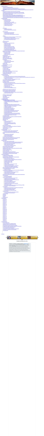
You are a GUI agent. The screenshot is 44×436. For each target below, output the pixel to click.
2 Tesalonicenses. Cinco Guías (8, 86)
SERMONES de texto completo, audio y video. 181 (9, 89)
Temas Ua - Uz (5, 216)
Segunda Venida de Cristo (6, 118)
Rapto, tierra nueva (5, 119)
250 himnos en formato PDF (6, 70)
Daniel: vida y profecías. (6, 115)
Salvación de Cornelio (7, 53)
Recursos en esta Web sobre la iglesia (9, 46)
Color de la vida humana (6, 222)
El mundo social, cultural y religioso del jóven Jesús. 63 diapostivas (13, 159)
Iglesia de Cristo (5, 42)
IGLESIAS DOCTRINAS (4, 18)
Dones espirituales (5, 31)
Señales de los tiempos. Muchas (7, 117)
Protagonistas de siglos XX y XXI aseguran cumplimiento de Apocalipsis (12, 116)
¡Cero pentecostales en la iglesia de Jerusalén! (10, 190)
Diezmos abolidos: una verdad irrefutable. (9, 37)
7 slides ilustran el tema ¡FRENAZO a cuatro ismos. (10, 166)
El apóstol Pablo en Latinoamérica (8, 24)
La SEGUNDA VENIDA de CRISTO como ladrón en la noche (11, 104)
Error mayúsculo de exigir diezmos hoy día (9, 39)
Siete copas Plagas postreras (8, 112)
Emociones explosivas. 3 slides (8, 162)
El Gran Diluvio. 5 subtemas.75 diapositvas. (10, 185)
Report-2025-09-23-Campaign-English (8, 14)
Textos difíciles (5, 96)
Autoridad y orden (5, 55)
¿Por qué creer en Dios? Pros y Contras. (9, 182)
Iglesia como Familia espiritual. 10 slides (9, 47)
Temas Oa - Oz (5, 211)
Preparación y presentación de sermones (8, 80)
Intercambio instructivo (7, 62)
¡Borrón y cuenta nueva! (6, 150)
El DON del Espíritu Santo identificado (9, 32)
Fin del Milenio (6, 124)
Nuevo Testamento (5, 175)
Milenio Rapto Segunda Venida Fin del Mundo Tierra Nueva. (12, 113)
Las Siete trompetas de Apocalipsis (8, 107)
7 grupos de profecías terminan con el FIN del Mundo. (11, 101)
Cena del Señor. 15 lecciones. (6, 67)
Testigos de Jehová (5, 193)
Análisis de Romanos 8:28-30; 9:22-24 (9, 61)
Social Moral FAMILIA (4, 129)
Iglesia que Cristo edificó (7, 44)
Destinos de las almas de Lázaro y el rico (9, 143)
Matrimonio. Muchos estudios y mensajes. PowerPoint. (10, 138)
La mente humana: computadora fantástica (10, 145)
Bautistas (4, 196)
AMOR (4, 133)
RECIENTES (3, 10)
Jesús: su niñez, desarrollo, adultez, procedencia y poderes (10, 167)
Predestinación (5, 59)
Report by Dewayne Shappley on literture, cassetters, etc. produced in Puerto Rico (13, 13)
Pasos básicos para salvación (7, 19)
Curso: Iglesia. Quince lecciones (7, 95)
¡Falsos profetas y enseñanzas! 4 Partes (9, 189)
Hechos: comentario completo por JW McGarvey (9, 90)
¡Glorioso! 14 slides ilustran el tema (8, 164)
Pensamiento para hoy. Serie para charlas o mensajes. (10, 153)
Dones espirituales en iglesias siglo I (9, 33)
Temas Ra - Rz (5, 213)
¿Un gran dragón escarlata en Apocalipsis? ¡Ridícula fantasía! (11, 228)
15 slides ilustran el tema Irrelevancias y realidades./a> (11, 165)
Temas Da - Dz (5, 201)
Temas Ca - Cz (5, 200)
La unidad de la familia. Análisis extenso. (8, 136)
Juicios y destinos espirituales (7, 125)
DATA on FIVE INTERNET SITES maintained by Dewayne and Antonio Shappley (13, 16)
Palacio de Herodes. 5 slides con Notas (9, 173)
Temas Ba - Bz (5, 199)
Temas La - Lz (4, 208)
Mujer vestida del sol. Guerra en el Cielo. (9, 108)
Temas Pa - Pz (5, 212)
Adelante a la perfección (7, 169)
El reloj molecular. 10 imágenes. (8, 180)
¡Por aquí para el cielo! (7, 21)
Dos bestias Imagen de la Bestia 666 (9, 109)
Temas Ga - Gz (5, 204)
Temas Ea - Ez (4, 202)
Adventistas (4, 195)
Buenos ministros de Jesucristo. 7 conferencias (9, 79)
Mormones (4, 194)
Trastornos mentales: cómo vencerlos (8, 147)
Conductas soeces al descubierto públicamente (10, 131)
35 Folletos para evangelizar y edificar (8, 155)
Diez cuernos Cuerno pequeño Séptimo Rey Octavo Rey (11, 110)
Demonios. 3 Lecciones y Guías (8, 84)
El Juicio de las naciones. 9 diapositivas (9, 158)
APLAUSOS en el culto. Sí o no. (7, 73)
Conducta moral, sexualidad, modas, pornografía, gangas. (10, 130)
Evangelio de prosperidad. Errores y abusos (10, 188)
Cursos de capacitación (6, 75)
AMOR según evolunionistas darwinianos (9, 178)
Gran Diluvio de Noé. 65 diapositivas (9, 160)
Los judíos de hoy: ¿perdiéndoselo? (7, 127)
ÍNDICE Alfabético (4, 198)
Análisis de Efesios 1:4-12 (7, 60)
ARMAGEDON (6, 103)
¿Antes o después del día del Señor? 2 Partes (10, 123)
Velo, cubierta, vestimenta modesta (7, 58)
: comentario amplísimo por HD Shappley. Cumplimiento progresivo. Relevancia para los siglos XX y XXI (18, 9)
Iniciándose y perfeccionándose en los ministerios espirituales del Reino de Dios (14, 76)
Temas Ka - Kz (5, 207)
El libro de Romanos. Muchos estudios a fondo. (9, 91)
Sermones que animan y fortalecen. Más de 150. (9, 151)
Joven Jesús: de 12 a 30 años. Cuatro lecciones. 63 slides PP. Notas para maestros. (14, 83)
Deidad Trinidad (5, 63)
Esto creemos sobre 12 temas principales (9, 48)
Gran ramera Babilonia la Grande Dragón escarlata (11, 111)
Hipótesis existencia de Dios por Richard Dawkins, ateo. (11, 179)
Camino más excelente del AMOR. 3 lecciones (10, 87)
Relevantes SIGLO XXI (4, 221)
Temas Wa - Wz (5, 218)
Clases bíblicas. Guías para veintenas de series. (9, 82)
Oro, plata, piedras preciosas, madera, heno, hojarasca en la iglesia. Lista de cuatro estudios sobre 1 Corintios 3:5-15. (19, 77)
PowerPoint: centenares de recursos (8, 157)
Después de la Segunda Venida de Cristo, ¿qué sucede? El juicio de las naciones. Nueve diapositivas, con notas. (17, 17)
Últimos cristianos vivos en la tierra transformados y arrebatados (12, 105)
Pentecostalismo (5, 186)
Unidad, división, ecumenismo (7, 56)
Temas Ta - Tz (4, 215)
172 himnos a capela (5, 68)
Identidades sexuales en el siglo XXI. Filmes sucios (9, 224)
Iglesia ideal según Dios (7, 45)
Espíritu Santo (5, 28)
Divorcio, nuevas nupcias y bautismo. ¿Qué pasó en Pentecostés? (11, 137)
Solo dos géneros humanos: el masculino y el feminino (10, 225)
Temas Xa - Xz (4, 219)
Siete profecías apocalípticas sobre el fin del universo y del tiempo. (11, 11)
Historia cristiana (5, 98)
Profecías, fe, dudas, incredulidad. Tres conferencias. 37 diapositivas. (12, 126)
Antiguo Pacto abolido (6, 41)
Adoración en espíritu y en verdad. (7, 66)
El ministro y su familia (6, 81)
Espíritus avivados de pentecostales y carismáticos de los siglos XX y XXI (13, 187)
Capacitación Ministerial (5, 74)
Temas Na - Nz (5, 210)
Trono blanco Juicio (5, 230)
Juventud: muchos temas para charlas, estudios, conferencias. (11, 132)
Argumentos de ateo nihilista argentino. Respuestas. (11, 183)
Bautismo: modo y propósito (6, 51)
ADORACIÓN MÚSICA (4, 65)
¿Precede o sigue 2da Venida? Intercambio (9, 122)
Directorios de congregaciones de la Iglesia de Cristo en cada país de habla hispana (14, 8)
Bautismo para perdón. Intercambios (9, 54)
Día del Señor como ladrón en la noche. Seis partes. (9, 229)
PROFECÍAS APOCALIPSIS (5, 99)
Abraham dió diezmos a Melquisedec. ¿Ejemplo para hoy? (11, 38)
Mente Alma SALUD (4, 140)
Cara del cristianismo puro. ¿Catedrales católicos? (9, 223)
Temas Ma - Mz (5, 209)
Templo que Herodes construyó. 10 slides (9, 172)
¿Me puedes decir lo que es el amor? (9, 134)
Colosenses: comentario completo (7, 94)
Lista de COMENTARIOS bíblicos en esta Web (9, 168)
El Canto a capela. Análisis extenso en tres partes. (9, 72)
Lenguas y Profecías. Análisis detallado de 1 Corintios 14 (11, 34)
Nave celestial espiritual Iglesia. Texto (9, 49)
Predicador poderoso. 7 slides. (8, 161)
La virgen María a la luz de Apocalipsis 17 (9, 192)
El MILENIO (5, 102)
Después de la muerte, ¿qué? (8, 23)
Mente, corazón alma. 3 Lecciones (8, 144)
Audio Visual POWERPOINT (5, 154)
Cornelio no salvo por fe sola (8, 25)
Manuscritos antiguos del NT (8, 176)
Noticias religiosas (5, 197)
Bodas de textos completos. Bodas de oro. (8, 139)
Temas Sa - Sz (4, 214)
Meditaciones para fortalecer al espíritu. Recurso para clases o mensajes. (12, 148)
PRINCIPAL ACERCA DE (4, 6)
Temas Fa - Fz (4, 203)
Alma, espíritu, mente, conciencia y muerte (8, 141)
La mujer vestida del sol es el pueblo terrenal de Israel (11, 171)
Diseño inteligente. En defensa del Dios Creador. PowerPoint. (11, 152)
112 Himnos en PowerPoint (6, 69)
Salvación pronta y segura (7, 20)
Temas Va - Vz (5, 217)
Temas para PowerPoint (6, 97)
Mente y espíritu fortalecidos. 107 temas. (8, 146)
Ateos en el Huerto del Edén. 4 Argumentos (10, 181)
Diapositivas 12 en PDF (7, 52)
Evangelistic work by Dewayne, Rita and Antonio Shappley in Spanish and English (13, 12)
